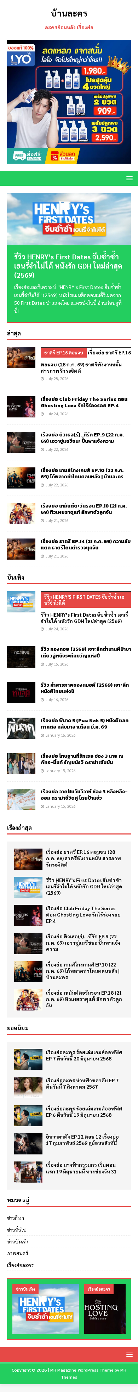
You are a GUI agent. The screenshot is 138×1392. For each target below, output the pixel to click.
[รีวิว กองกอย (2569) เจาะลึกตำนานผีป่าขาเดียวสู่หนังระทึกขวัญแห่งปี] (21, 656)
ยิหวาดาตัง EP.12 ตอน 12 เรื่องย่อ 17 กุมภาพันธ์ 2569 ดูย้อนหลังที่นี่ (82, 1139)
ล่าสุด (14, 333)
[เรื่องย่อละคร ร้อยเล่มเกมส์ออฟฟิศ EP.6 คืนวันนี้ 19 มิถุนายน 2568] (28, 1115)
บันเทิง (15, 577)
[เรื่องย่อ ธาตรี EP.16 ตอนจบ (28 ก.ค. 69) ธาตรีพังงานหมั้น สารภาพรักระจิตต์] (21, 357)
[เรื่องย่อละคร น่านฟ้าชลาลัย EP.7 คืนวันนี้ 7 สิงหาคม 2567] (28, 1087)
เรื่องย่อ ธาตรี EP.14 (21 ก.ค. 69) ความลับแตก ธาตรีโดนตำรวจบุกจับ (86, 545)
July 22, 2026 (57, 449)
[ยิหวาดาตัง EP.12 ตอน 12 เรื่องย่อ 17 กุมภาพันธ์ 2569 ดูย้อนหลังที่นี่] (28, 1143)
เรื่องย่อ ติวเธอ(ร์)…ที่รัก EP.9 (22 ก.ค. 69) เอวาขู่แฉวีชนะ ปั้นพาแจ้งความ (82, 438)
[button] (128, 177)
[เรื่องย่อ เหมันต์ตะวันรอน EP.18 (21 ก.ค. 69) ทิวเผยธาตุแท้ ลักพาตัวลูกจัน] (21, 513)
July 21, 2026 (57, 520)
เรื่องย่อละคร (20, 1265)
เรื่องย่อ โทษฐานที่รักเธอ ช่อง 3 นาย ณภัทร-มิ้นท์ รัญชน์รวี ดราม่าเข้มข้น (82, 759)
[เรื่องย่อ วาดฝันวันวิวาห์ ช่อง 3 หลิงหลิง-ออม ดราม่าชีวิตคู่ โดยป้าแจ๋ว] (21, 799)
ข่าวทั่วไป (17, 1230)
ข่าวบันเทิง (18, 1241)
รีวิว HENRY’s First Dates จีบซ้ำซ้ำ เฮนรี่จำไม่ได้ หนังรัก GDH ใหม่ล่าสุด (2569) (68, 265)
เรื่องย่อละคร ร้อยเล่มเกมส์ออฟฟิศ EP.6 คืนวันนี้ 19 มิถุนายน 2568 (84, 1111)
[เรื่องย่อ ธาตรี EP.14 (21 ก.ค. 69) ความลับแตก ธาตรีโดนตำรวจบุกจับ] (21, 549)
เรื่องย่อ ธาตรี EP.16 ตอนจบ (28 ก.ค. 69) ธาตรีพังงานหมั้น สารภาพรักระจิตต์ (83, 858)
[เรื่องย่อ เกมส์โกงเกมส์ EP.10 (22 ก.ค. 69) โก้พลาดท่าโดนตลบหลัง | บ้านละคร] (21, 478)
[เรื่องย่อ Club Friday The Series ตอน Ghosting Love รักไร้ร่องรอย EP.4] (21, 406)
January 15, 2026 (61, 770)
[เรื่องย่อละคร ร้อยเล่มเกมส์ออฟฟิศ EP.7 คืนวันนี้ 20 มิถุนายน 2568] (28, 1059)
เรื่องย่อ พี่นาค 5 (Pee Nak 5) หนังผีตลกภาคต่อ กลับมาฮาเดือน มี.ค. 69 (84, 724)
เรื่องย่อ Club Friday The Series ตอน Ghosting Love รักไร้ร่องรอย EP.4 (84, 402)
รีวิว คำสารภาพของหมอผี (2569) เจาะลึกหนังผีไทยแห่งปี (85, 688)
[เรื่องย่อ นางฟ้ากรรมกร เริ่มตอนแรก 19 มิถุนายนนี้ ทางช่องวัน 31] (28, 1172)
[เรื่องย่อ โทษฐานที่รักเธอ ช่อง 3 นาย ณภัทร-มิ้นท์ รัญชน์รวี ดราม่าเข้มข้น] (21, 763)
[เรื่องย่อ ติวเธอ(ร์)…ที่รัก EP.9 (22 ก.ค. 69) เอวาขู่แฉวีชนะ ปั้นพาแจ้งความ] (21, 442)
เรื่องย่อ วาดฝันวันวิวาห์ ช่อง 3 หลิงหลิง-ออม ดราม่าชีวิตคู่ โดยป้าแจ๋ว (84, 795)
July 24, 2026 (57, 413)
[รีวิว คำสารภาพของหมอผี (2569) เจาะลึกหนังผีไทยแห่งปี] (21, 692)
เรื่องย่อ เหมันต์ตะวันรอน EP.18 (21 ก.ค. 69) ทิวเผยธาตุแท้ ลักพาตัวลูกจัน (84, 509)
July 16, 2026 (57, 664)
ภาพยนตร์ (17, 1253)
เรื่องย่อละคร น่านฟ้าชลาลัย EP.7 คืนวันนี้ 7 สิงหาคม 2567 (82, 1083)
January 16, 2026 (61, 735)
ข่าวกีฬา (15, 1218)
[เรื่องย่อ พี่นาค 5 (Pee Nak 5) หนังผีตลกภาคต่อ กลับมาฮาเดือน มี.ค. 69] (21, 728)
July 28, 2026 (57, 378)
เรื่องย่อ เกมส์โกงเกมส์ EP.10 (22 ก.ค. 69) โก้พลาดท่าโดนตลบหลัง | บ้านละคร (82, 473)
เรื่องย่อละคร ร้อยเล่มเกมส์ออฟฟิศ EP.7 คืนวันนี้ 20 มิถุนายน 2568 (84, 1055)
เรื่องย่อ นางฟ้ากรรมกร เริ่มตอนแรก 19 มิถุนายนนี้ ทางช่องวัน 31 (81, 1167)
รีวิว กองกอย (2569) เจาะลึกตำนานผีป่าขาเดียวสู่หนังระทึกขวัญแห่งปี (86, 652)
